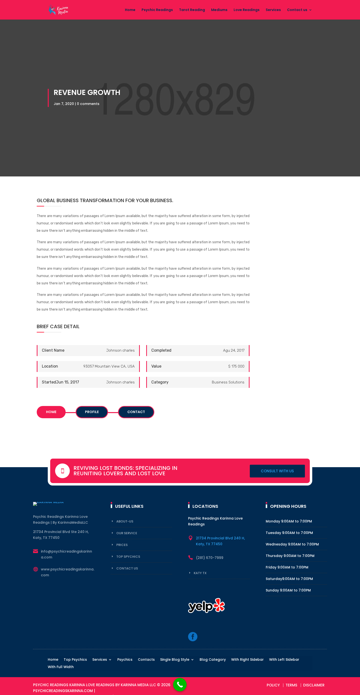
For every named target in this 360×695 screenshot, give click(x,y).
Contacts (146, 660)
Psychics (124, 660)
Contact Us (127, 568)
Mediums (219, 10)
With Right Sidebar (247, 660)
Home (130, 10)
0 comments (88, 103)
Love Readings (247, 10)
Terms (291, 685)
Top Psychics (75, 660)
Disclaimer (313, 685)
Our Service (126, 533)
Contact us (297, 10)
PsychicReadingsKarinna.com (63, 690)
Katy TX (200, 573)
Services (273, 10)
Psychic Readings (157, 10)
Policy (273, 685)
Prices (122, 545)
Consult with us (277, 471)
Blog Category (213, 660)
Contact (136, 411)
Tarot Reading (192, 10)
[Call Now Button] (180, 684)
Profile (92, 411)
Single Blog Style (174, 660)
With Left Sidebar (284, 660)
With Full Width (61, 667)
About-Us (124, 521)
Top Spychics (128, 556)
